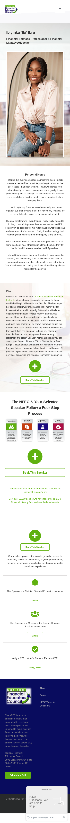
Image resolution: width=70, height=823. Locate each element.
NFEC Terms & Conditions (47, 704)
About (43, 688)
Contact (43, 695)
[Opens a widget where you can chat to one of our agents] (47, 803)
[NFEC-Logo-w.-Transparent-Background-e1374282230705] (11, 6)
